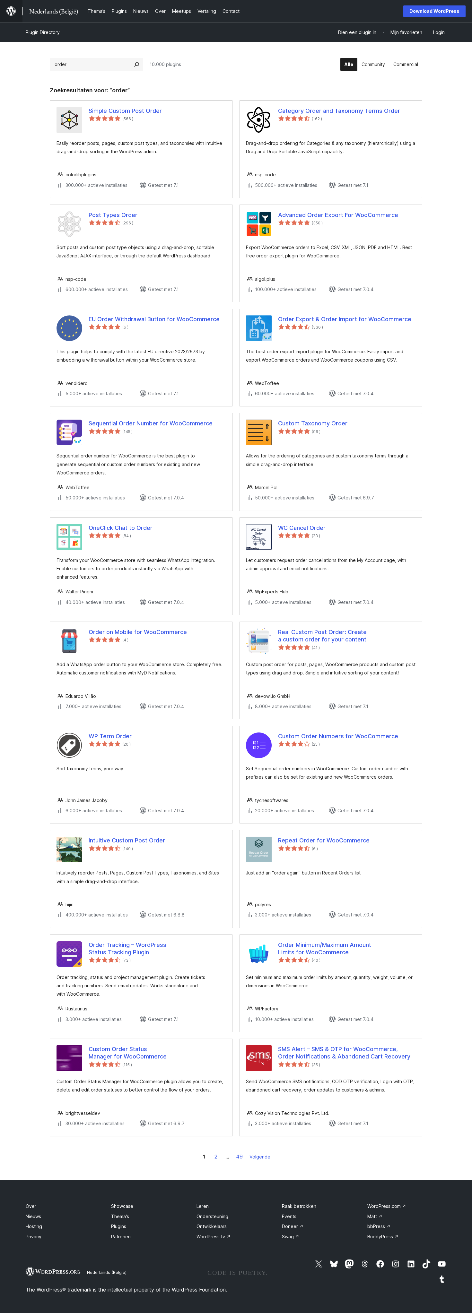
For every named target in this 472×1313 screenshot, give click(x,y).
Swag (290, 1236)
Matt (374, 1216)
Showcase (122, 1206)
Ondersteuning (212, 1216)
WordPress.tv (214, 1236)
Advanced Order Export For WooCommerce (338, 215)
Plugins (118, 1226)
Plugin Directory (43, 32)
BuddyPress (382, 1236)
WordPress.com (386, 1206)
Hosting (34, 1226)
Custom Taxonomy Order (312, 423)
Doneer (292, 1226)
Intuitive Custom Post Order (127, 840)
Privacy (33, 1236)
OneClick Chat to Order (121, 527)
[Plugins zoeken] (136, 64)
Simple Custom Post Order (125, 110)
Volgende (259, 1156)
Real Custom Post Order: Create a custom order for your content (322, 636)
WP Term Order (110, 736)
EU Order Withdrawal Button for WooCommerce (154, 319)
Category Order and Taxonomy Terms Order (339, 110)
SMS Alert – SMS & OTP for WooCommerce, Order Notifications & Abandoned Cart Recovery (344, 1053)
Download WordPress (434, 11)
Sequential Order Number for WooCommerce (151, 423)
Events (289, 1216)
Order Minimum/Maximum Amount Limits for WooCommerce (324, 948)
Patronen (121, 1236)
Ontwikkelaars (212, 1226)
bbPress (378, 1226)
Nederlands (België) (107, 1272)
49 (239, 1156)
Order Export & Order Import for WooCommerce (344, 319)
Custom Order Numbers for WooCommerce (338, 736)
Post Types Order (113, 215)
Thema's (120, 1216)
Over (31, 1206)
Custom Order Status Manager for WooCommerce (128, 1053)
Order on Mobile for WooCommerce (138, 632)
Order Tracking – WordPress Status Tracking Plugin (127, 948)
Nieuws (33, 1216)
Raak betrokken (299, 1206)
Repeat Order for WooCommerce (324, 840)
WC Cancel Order (302, 527)
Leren (203, 1206)
